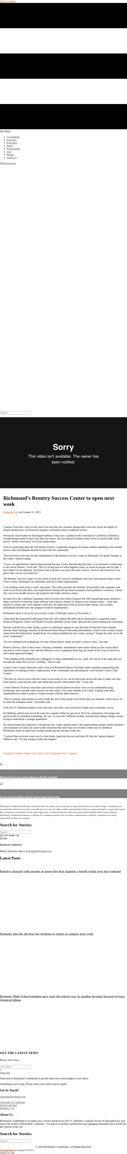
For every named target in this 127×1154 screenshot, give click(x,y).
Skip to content (8, 1)
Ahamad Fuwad (7, 1150)
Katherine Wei (10, 512)
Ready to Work (44, 753)
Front (34, 753)
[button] (5, 1072)
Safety (64, 753)
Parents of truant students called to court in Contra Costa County (30, 796)
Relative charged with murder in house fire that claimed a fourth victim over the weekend (60, 871)
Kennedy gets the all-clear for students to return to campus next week (46, 934)
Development (8, 753)
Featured (27, 753)
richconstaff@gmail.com (38, 851)
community (72, 753)
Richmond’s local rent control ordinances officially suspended (28, 777)
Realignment (56, 753)
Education (19, 753)
